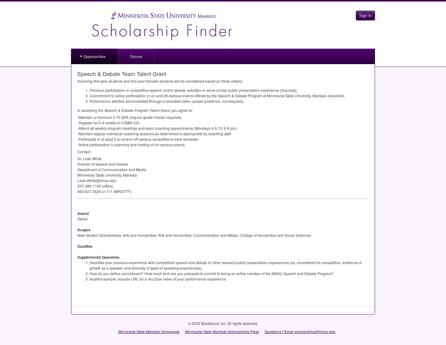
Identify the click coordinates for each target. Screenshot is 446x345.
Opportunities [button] (94, 56)
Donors (136, 56)
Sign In (365, 15)
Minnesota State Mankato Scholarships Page (222, 331)
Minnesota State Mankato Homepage (149, 331)
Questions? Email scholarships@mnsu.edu (300, 331)
